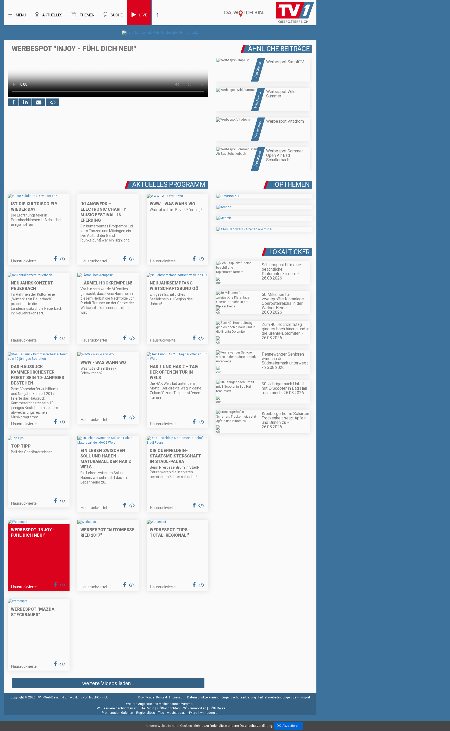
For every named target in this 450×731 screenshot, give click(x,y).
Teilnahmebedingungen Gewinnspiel (284, 697)
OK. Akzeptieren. (288, 726)
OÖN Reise (217, 708)
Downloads (146, 697)
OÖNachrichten (168, 708)
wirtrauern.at (209, 713)
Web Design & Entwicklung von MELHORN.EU (76, 697)
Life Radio (147, 708)
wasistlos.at (176, 713)
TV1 (98, 708)
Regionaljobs (145, 713)
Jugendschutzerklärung (238, 697)
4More (192, 713)
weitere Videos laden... (108, 683)
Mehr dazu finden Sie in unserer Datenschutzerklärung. (233, 726)
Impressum (177, 697)
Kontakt (161, 697)
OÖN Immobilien (194, 708)
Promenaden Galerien (117, 713)
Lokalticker (289, 252)
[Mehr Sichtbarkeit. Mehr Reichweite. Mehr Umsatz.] (160, 32)
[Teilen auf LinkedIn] (25, 102)
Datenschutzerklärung (203, 697)
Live (143, 15)
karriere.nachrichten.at (120, 708)
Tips (161, 713)
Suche (117, 15)
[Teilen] (38, 102)
